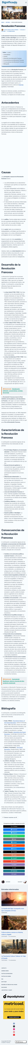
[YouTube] (14, 1035)
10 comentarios (11, 31)
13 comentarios (12, 960)
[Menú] (26, 2)
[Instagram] (14, 1029)
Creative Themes (5, 1042)
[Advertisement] (14, 151)
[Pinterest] (14, 1032)
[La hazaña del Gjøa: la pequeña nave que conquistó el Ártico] (14, 899)
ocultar (8, 52)
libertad (21, 84)
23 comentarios (12, 936)
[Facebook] (14, 1023)
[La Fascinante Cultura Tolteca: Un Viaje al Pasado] (14, 946)
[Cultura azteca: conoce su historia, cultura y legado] (14, 923)
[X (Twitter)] (14, 1026)
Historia (3, 31)
